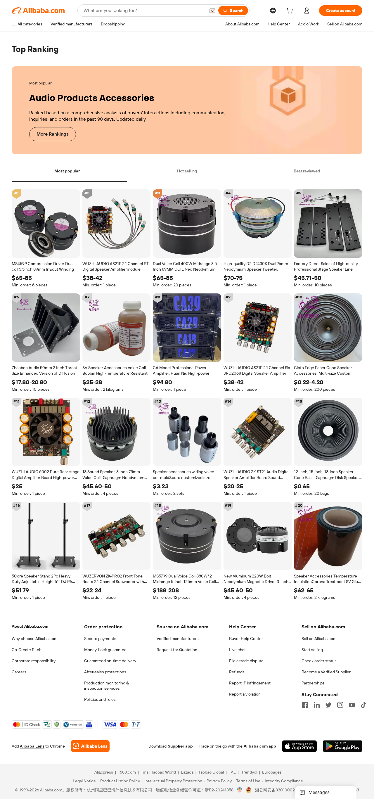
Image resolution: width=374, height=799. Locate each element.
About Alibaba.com (30, 626)
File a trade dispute (246, 660)
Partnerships (313, 683)
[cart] (290, 11)
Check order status (319, 660)
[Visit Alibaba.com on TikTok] (363, 704)
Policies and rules (100, 699)
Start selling (312, 649)
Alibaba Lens (32, 746)
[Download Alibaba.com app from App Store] (299, 746)
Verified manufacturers (178, 638)
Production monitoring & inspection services (106, 686)
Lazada (187, 772)
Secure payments (100, 638)
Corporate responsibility (34, 660)
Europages (272, 772)
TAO (232, 772)
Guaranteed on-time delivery (110, 660)
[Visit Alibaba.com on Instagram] (340, 704)
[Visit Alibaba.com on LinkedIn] (316, 704)
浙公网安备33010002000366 (282, 790)
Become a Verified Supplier (326, 672)
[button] (212, 10)
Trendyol (249, 772)
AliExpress (103, 772)
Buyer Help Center (246, 638)
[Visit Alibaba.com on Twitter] (328, 704)
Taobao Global (211, 772)
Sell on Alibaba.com (319, 638)
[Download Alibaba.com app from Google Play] (342, 746)
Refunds (237, 672)
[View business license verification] (240, 790)
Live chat (237, 649)
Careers (19, 672)
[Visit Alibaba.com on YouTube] (351, 704)
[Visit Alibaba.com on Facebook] (305, 704)
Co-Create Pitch (26, 649)
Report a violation (245, 694)
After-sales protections (105, 672)
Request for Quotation (177, 649)
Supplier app (180, 746)
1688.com (127, 772)
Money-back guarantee (105, 649)
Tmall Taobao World (158, 772)
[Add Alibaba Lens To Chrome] (90, 746)
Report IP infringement (250, 683)
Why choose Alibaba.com (35, 638)
